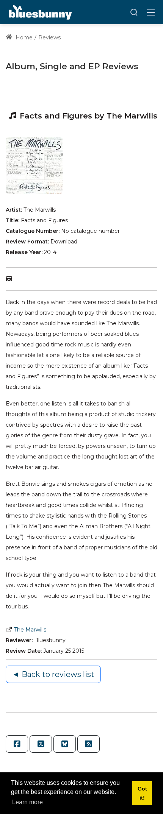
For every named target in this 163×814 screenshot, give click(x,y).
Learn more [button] (27, 802)
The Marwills (30, 629)
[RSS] (88, 744)
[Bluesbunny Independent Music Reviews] (40, 12)
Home (23, 37)
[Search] (134, 12)
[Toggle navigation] (150, 12)
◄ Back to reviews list (53, 674)
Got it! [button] (142, 793)
